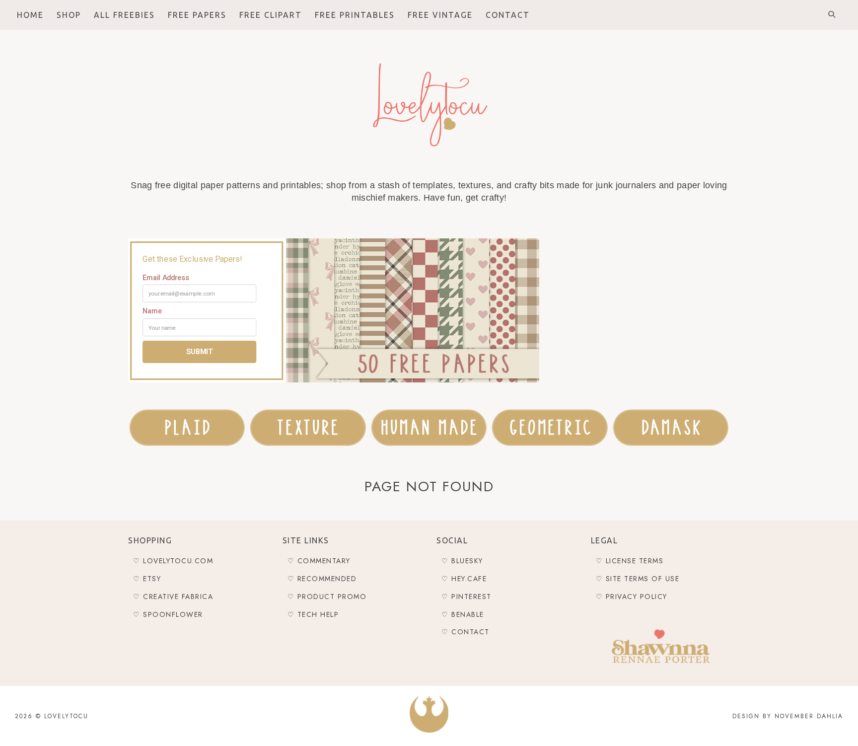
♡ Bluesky (462, 561)
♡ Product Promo (327, 596)
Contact (508, 14)
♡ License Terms (630, 561)
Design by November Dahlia (787, 716)
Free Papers (197, 14)
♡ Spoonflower (168, 614)
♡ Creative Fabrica (173, 596)
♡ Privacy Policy (631, 596)
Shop (69, 14)
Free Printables (355, 14)
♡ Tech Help (313, 614)
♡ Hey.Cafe (464, 579)
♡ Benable (462, 614)
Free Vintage (440, 14)
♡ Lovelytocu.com (173, 561)
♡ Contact (465, 632)
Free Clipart (270, 14)
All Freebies (124, 14)
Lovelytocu (66, 716)
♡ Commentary (319, 561)
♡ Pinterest (466, 596)
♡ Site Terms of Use (638, 579)
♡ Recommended (322, 579)
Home (30, 14)
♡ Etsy (147, 579)
